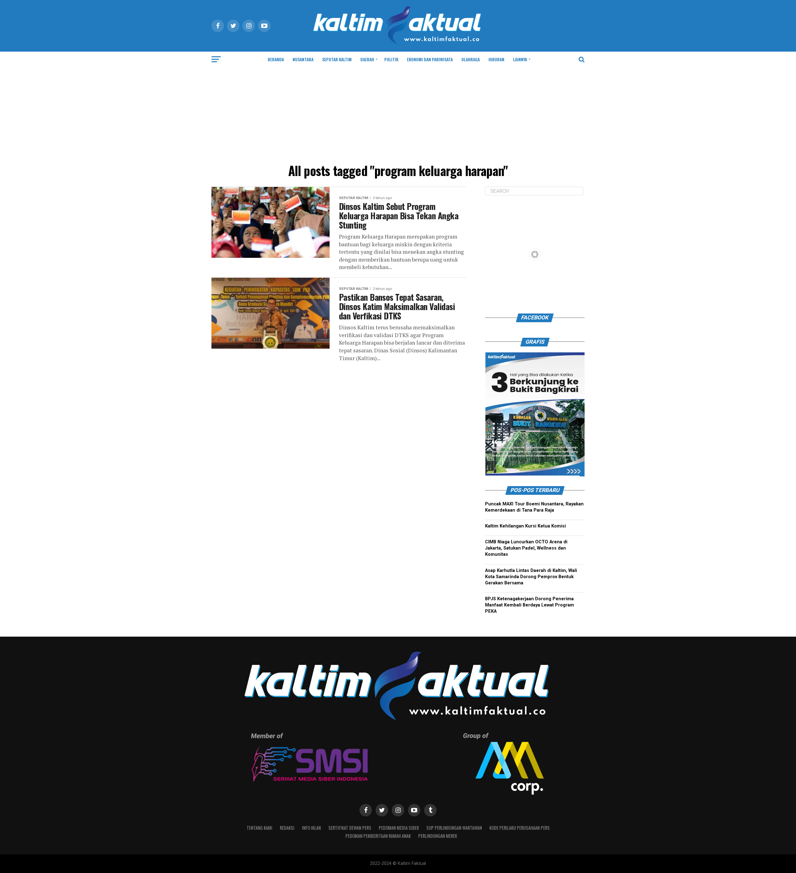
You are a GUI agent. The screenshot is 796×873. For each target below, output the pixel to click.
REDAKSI (287, 827)
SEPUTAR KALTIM (337, 59)
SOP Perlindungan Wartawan (454, 827)
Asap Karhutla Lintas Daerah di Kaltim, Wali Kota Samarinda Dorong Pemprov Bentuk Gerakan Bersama (531, 577)
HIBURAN (496, 59)
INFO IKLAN (311, 827)
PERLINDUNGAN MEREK (437, 836)
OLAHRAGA (470, 59)
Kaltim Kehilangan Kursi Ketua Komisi (525, 526)
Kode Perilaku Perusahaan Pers (519, 827)
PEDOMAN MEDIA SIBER (399, 827)
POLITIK (391, 59)
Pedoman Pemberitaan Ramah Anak (378, 836)
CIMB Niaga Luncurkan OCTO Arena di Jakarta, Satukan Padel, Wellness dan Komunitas (526, 548)
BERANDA (276, 59)
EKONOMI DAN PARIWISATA (430, 59)
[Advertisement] (398, 113)
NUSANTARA (303, 59)
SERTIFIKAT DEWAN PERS (349, 827)
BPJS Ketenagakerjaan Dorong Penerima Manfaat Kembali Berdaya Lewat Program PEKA (529, 605)
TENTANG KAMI (259, 827)
